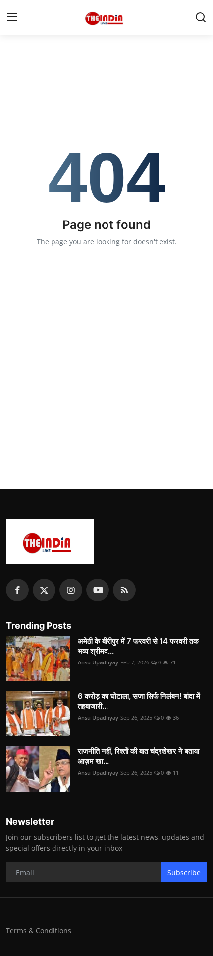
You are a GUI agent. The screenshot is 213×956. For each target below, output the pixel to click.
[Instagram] (70, 590)
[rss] (124, 590)
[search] (200, 17)
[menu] (12, 17)
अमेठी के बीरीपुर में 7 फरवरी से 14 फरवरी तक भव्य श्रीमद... (138, 646)
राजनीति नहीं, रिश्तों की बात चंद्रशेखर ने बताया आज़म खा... (138, 756)
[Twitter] (44, 590)
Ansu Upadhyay (98, 662)
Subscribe (184, 872)
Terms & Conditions (38, 930)
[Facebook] (17, 590)
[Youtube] (97, 590)
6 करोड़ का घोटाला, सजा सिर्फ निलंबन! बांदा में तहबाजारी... (139, 701)
